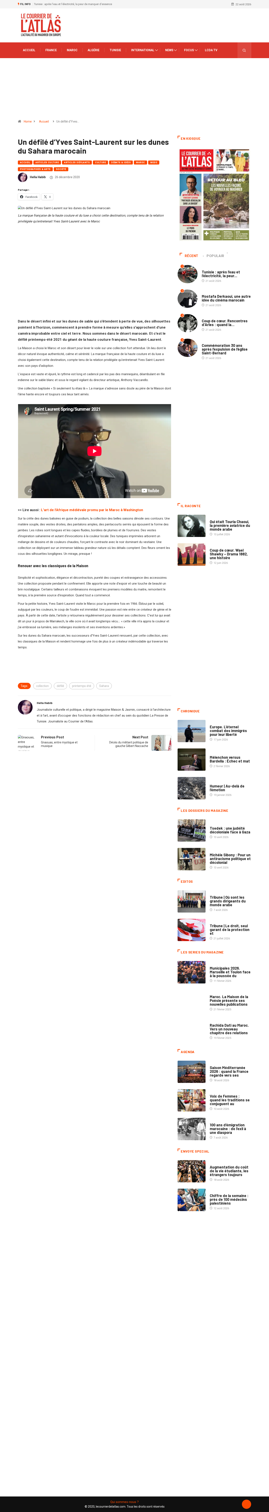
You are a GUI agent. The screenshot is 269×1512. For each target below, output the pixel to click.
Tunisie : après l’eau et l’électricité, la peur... (221, 274)
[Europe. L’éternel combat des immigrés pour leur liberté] (192, 731)
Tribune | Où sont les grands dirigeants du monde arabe (228, 901)
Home (28, 121)
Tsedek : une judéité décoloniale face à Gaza (230, 830)
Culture (100, 162)
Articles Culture (47, 162)
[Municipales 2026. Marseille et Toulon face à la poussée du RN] (192, 972)
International (142, 50)
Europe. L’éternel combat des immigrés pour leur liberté (228, 731)
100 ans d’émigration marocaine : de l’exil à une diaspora (228, 1129)
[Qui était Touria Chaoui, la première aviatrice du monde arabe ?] (192, 526)
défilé (60, 686)
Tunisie (115, 50)
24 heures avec (220, 1021)
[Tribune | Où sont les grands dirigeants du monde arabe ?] (192, 901)
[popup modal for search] (244, 50)
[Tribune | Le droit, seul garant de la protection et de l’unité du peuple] (192, 930)
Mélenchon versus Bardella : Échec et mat (230, 759)
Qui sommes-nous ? (124, 1502)
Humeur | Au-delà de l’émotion (227, 788)
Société (61, 169)
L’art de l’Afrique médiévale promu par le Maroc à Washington (92, 510)
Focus (189, 50)
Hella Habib (38, 177)
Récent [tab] (191, 256)
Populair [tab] (215, 256)
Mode (153, 162)
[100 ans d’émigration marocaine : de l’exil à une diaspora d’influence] (192, 1129)
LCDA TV (211, 50)
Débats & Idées (121, 162)
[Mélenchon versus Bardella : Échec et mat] (192, 759)
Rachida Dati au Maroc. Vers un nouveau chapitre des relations (229, 1029)
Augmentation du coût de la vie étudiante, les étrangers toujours (229, 1171)
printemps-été (81, 686)
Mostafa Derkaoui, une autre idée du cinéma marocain (226, 298)
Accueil (29, 50)
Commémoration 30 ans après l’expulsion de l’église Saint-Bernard (225, 349)
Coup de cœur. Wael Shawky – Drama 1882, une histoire (229, 554)
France (51, 50)
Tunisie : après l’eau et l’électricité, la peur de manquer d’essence (73, 4)
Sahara (104, 686)
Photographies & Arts (35, 169)
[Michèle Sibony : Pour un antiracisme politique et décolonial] (192, 859)
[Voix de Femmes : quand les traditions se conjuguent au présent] (192, 1100)
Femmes (215, 850)
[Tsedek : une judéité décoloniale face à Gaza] (192, 830)
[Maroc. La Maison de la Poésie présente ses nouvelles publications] (192, 1001)
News (169, 50)
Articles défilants (77, 162)
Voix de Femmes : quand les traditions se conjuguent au (230, 1100)
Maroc (72, 50)
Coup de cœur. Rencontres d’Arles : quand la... (225, 323)
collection (42, 686)
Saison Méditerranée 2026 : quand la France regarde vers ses (229, 1071)
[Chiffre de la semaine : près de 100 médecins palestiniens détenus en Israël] (192, 1200)
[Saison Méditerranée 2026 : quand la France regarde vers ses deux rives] (192, 1072)
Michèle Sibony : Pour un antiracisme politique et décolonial (230, 859)
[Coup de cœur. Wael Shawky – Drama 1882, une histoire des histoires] (192, 554)
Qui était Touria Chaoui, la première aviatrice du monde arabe (230, 525)
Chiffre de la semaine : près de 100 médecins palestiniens (229, 1199)
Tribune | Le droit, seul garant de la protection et (229, 929)
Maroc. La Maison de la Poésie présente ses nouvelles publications (229, 1000)
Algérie (93, 50)
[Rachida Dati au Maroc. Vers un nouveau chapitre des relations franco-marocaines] (192, 1029)
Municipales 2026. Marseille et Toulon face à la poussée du (230, 972)
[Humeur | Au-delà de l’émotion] (192, 788)
